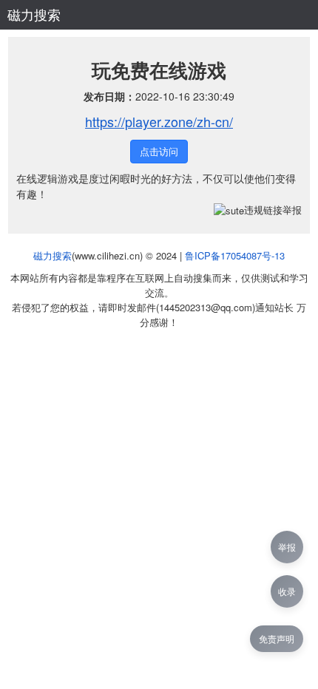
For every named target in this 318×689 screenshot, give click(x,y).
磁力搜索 (34, 14)
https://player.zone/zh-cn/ (159, 121)
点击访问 (159, 151)
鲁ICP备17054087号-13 (235, 255)
